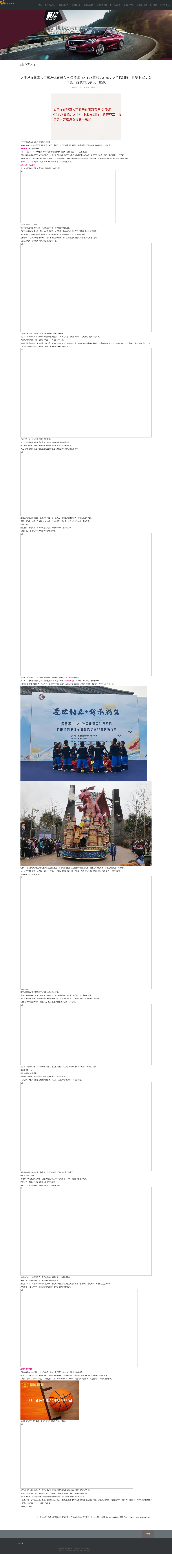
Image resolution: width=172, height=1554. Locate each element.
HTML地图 (87, 1548)
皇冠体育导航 (63, 1550)
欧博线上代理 (88, 5)
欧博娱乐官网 (142, 5)
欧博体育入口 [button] (165, 5)
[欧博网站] (7, 3)
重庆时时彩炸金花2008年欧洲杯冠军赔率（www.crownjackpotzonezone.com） (124, 1517)
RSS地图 (81, 1548)
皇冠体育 (70, 1550)
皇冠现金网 (76, 1550)
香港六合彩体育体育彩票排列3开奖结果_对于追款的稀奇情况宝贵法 (64, 1517)
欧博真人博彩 (50, 5)
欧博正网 (153, 5)
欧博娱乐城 (76, 5)
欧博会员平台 (129, 5)
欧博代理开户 (63, 5)
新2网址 (87, 1550)
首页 (40, 5)
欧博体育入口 (102, 5)
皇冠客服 (82, 1550)
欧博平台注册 (115, 5)
